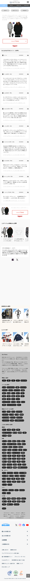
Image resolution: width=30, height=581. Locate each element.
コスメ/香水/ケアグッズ (19, 420)
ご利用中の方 (5, 544)
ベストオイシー (16, 514)
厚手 (9, 455)
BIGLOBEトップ (6, 567)
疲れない (18, 441)
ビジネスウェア (19, 411)
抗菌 (24, 432)
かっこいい (4, 484)
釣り (19, 404)
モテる (23, 461)
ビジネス (4, 387)
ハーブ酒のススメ (10, 517)
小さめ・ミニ (14, 449)
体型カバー (4, 461)
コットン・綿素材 (22, 472)
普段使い (23, 481)
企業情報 (4, 540)
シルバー (4, 493)
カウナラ (12, 516)
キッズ (11, 5)
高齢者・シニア (10, 504)
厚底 (19, 461)
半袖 (19, 455)
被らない (23, 444)
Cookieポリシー (6, 560)
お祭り (4, 393)
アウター (8, 411)
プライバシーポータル (19, 556)
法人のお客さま (6, 536)
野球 (4, 404)
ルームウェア (12, 417)
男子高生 (8, 498)
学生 (4, 504)
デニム (4, 472)
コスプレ (4, 508)
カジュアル (9, 481)
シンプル (4, 481)
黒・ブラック (11, 490)
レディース (19, 5)
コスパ (4, 467)
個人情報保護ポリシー (7, 556)
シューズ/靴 (11, 414)
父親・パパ (4, 501)
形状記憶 (9, 435)
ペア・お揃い (9, 467)
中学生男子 (14, 498)
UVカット (4, 429)
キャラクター (16, 504)
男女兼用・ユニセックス (22, 467)
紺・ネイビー (21, 490)
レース (8, 478)
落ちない (19, 444)
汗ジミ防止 (4, 435)
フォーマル (10, 484)
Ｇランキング (6, 512)
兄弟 (14, 501)
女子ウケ (4, 464)
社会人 (23, 501)
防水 (13, 429)
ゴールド (8, 493)
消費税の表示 (13, 550)
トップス (4, 411)
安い (19, 464)
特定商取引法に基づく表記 (18, 560)
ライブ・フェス (17, 390)
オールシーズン (24, 380)
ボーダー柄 (11, 475)
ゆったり (25, 449)
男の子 (18, 501)
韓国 (23, 458)
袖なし (9, 458)
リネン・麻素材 (5, 475)
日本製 (18, 458)
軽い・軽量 (9, 452)
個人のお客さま (6, 531)
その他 (12, 420)
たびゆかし (22, 516)
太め (20, 449)
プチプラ (24, 464)
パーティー (11, 390)
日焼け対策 (4, 449)
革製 (13, 478)
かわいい (22, 478)
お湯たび (23, 512)
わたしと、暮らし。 (8, 514)
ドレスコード (4, 390)
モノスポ (23, 514)
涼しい (4, 444)
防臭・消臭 (15, 432)
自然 (14, 481)
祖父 (9, 501)
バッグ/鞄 (17, 414)
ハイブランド (9, 464)
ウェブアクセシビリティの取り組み (10, 553)
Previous (3, 232)
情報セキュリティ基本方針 (8, 563)
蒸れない (14, 441)
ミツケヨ (17, 516)
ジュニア (4, 498)
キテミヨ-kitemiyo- (6, 248)
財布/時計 (21, 414)
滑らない (9, 441)
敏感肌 (9, 461)
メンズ (3, 5)
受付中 (5, 10)
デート (13, 393)
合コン (18, 393)
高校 (4, 396)
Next (27, 232)
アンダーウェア (5, 414)
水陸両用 (20, 432)
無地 (18, 478)
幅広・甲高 (4, 458)
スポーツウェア (19, 417)
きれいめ (18, 481)
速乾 (18, 429)
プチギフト (24, 498)
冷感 (9, 429)
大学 (9, 396)
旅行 (22, 393)
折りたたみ (4, 455)
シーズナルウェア (5, 420)
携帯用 (23, 452)
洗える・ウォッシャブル (7, 432)
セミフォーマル (23, 387)
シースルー (16, 472)
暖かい (23, 441)
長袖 (23, 455)
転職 (17, 387)
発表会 (13, 396)
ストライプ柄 (22, 475)
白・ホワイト (4, 490)
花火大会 (8, 393)
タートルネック (10, 472)
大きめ (9, 449)
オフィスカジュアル (11, 387)
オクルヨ (18, 512)
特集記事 (24, 10)
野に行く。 (6, 516)
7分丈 (14, 458)
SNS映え (15, 467)
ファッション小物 (5, 417)
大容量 (4, 452)
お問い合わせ (5, 550)
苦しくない (4, 441)
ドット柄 (4, 478)
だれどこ (12, 512)
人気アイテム (15, 10)
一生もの (15, 464)
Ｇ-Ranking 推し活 (19, 517)
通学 (18, 396)
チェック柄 (17, 475)
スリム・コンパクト (16, 452)
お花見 (22, 390)
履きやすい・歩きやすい (11, 444)
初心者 (18, 498)
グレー (16, 490)
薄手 (14, 455)
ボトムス (13, 411)
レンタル (14, 461)
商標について (20, 563)
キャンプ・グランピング (11, 404)
